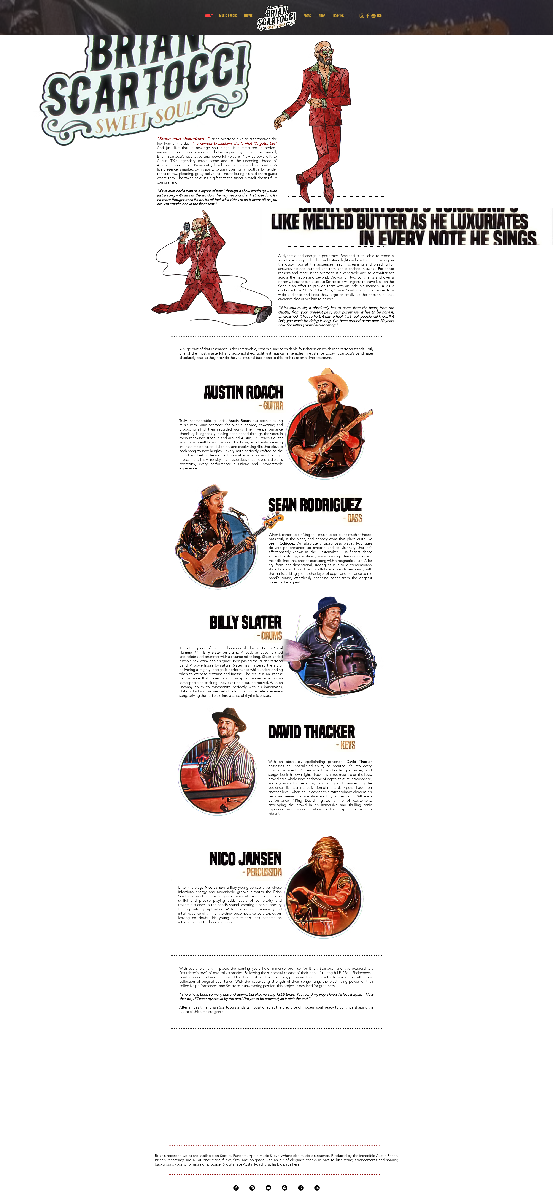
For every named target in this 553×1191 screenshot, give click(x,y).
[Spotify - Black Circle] (284, 1188)
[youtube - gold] (379, 15)
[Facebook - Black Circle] (236, 1188)
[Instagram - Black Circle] (252, 1188)
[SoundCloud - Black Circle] (317, 1188)
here (295, 1164)
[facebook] (367, 15)
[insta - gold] (361, 15)
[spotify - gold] (373, 15)
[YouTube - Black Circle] (268, 1188)
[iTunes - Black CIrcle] (301, 1188)
